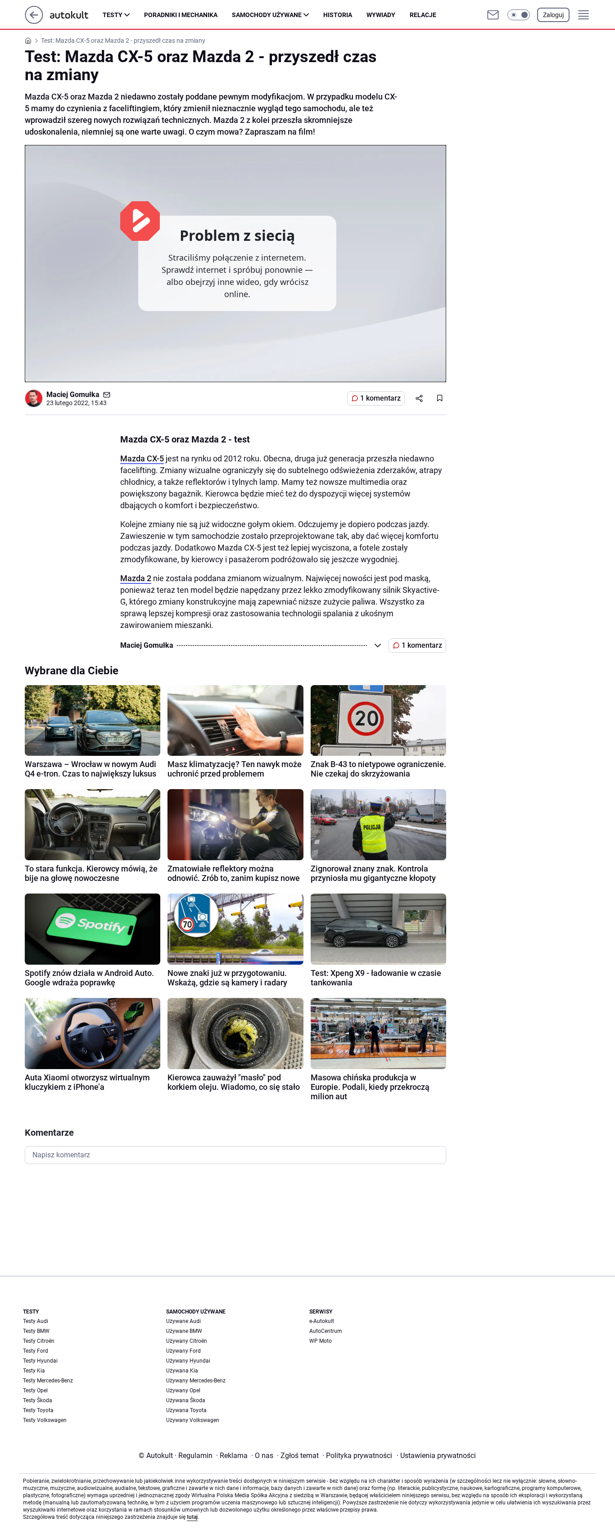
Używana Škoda (185, 1400)
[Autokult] (76, 15)
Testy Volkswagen (45, 1420)
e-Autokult (321, 1321)
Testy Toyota (38, 1410)
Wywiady (380, 14)
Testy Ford (35, 1351)
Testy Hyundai (40, 1361)
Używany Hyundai (188, 1361)
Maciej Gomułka (72, 394)
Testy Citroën (38, 1341)
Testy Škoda (37, 1400)
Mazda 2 (135, 578)
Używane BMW (184, 1331)
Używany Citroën (186, 1341)
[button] (518, 14)
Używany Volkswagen (192, 1420)
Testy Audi (35, 1321)
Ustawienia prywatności (436, 1455)
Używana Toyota (186, 1410)
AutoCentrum (325, 1331)
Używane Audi (183, 1321)
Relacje (423, 14)
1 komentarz (380, 398)
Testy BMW (36, 1331)
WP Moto (320, 1341)
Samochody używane (267, 14)
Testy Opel (35, 1390)
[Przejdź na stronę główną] (34, 21)
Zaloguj (553, 14)
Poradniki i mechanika (180, 14)
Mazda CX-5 (142, 458)
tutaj (192, 1517)
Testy (112, 14)
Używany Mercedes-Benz (196, 1380)
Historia (337, 14)
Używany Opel (183, 1390)
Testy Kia (34, 1371)
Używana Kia (182, 1371)
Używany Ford (183, 1351)
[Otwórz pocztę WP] (493, 15)
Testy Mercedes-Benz (48, 1380)
